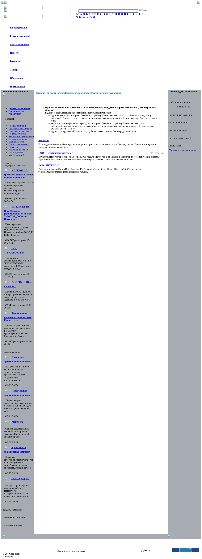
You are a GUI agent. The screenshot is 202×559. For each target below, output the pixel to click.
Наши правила (16, 152)
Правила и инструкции (20, 128)
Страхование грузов (19, 131)
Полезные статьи (17, 133)
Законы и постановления (21, 136)
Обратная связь (16, 147)
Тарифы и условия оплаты (182, 150)
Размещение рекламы (19, 149)
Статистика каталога (19, 144)
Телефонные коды (18, 139)
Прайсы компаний (18, 125)
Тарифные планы (17, 141)
